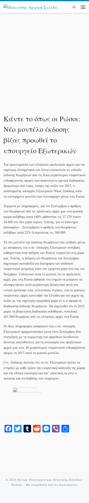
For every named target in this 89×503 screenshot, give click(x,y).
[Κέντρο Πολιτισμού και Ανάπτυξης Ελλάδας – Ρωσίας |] (30, 7)
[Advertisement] (44, 65)
